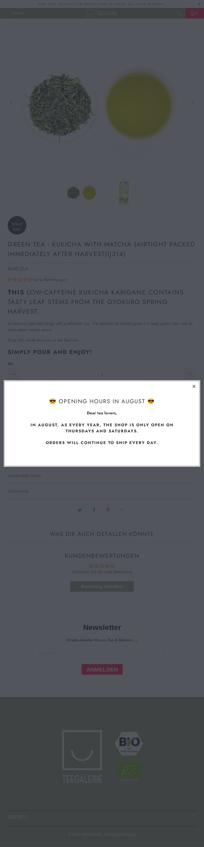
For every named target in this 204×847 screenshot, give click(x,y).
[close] (194, 386)
